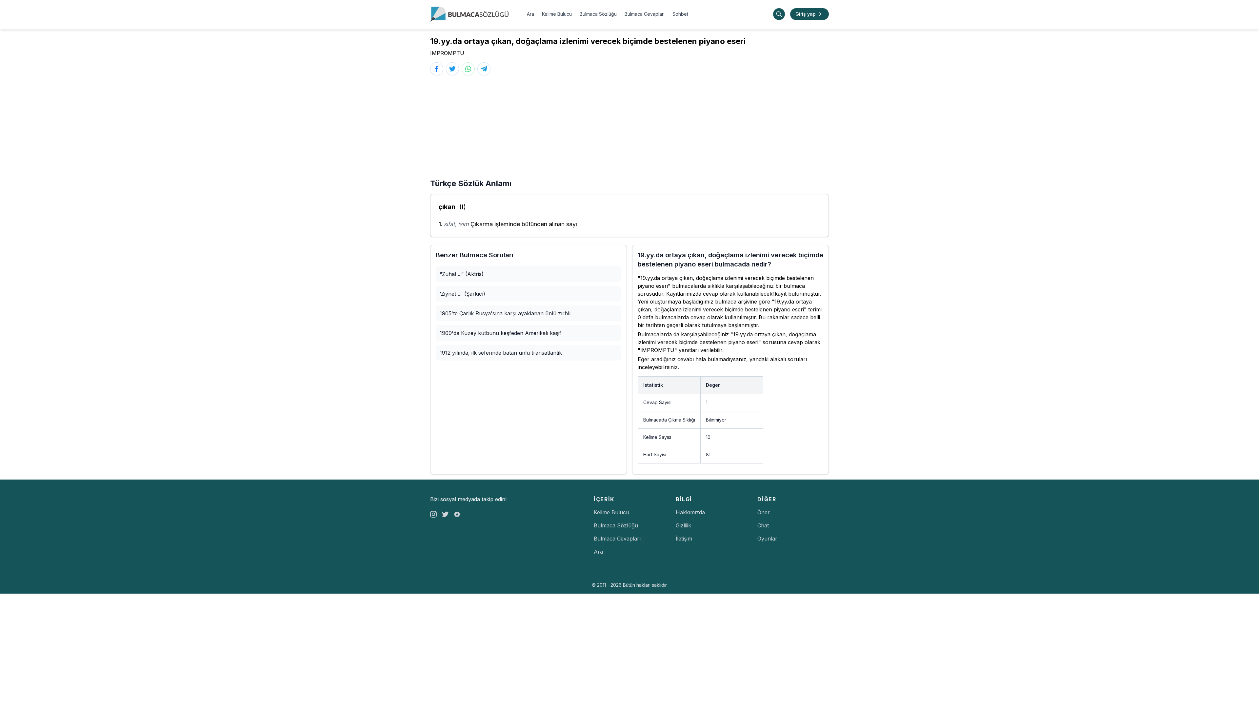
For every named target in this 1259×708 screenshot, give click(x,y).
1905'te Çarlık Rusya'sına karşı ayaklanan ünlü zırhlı (505, 313)
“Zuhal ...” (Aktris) (462, 274)
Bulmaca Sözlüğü (598, 14)
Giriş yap (805, 14)
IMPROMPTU (447, 53)
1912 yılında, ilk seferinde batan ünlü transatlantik (501, 352)
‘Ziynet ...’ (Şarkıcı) (462, 293)
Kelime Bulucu (557, 14)
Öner (763, 512)
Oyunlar (767, 538)
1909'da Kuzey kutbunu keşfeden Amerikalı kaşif (500, 333)
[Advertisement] (629, 129)
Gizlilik (683, 525)
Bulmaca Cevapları (645, 14)
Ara (530, 14)
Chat (763, 525)
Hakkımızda (690, 512)
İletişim (684, 538)
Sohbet (680, 14)
